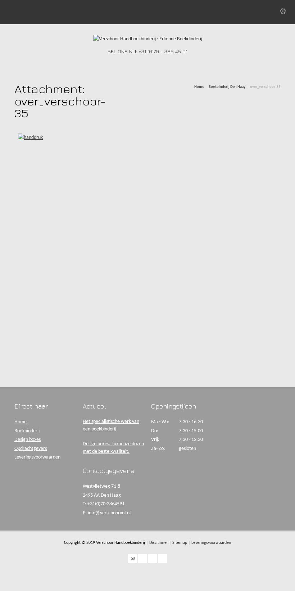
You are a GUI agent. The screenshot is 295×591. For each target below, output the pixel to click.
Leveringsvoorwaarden (37, 457)
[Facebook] (142, 558)
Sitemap (179, 543)
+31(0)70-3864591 (105, 504)
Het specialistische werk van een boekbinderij (111, 425)
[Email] (132, 558)
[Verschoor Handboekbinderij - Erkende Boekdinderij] (147, 39)
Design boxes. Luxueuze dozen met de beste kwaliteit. (113, 447)
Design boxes (27, 439)
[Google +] (152, 558)
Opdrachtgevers (30, 448)
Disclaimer (158, 543)
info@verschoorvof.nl (109, 513)
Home (20, 422)
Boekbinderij (27, 431)
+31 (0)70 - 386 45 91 (163, 51)
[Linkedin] (162, 558)
